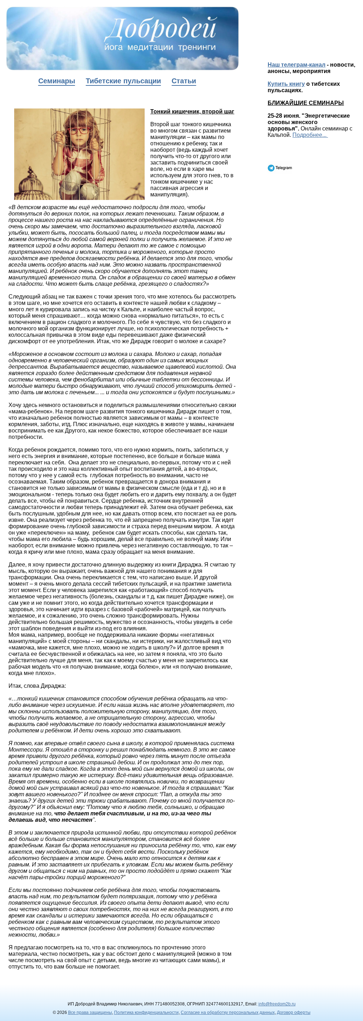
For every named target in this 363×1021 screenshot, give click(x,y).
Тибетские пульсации (123, 81)
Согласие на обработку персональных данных (228, 1012)
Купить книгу (286, 84)
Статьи (184, 81)
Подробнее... (310, 135)
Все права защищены (90, 1012)
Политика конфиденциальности (146, 1012)
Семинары (56, 81)
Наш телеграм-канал (296, 65)
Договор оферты (294, 1012)
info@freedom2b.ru (277, 1004)
